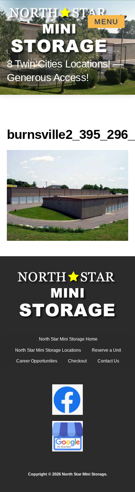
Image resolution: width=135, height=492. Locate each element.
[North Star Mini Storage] (59, 27)
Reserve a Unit (106, 350)
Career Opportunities (36, 361)
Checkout (77, 361)
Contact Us (108, 361)
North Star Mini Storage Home (68, 339)
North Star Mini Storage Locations (48, 350)
